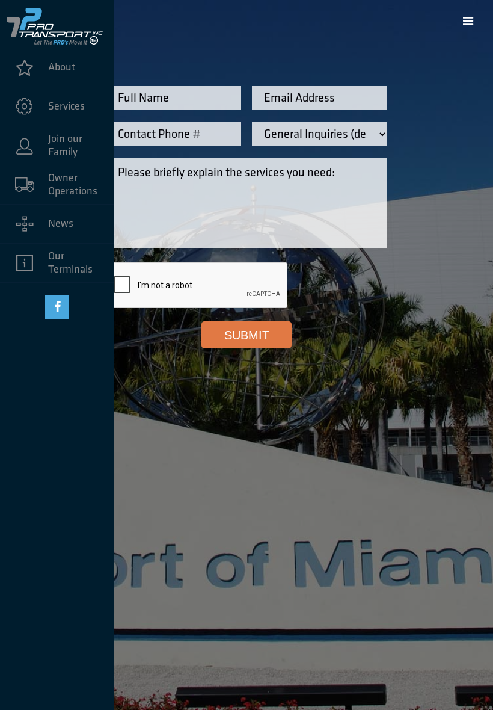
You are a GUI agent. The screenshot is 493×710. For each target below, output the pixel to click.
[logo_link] (57, 24)
